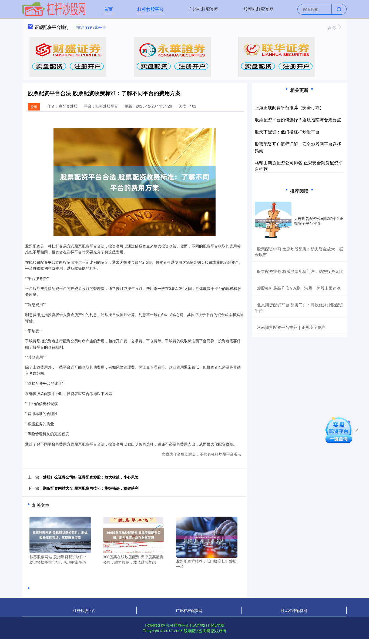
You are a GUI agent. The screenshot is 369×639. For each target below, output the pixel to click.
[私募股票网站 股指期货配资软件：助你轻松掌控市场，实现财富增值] (60, 534)
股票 (34, 106)
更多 (332, 27)
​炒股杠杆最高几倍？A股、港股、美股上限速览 (299, 288)
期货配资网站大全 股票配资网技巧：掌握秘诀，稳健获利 (91, 488)
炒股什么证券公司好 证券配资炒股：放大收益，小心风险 (91, 477)
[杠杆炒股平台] (54, 8)
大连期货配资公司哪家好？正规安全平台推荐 (318, 221)
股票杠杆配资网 (258, 9)
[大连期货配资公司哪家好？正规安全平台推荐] (273, 220)
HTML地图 (215, 625)
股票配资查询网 (197, 630)
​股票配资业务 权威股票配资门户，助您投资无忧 (300, 271)
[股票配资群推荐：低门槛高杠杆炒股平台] (206, 536)
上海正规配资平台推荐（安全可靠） (289, 107)
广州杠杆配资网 (203, 9)
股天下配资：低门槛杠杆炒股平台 (287, 132)
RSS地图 (197, 625)
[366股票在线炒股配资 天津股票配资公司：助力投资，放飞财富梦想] (133, 534)
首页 (108, 9)
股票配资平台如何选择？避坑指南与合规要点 (298, 119)
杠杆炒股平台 (150, 9)
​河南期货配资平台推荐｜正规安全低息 (291, 327)
